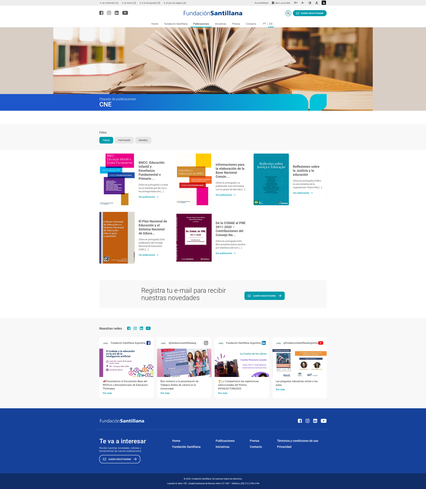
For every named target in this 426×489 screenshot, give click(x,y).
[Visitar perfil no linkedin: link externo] (117, 13)
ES (270, 23)
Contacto (251, 23)
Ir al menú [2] (129, 3)
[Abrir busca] (288, 13)
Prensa (236, 23)
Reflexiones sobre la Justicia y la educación (306, 171)
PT (264, 23)
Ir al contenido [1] (109, 3)
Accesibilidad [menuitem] (261, 3)
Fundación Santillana (175, 23)
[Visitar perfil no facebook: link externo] (101, 13)
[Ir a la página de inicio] (213, 13)
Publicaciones (201, 23)
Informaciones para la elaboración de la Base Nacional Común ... (230, 171)
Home (154, 23)
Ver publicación (147, 197)
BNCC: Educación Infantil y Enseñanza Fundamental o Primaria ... (151, 171)
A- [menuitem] (302, 2)
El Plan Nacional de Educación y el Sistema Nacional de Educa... (153, 227)
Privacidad (284, 446)
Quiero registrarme (312, 13)
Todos (106, 140)
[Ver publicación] (117, 179)
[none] (310, 3)
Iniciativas (220, 23)
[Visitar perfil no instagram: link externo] (109, 13)
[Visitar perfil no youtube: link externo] (125, 13)
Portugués (124, 140)
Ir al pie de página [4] (175, 3)
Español (143, 140)
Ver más (107, 393)
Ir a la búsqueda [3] (150, 3)
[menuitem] (109, 3)
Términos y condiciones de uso (297, 440)
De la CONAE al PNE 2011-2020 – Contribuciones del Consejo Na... (230, 229)
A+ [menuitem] (296, 2)
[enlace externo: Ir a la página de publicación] (126, 363)
